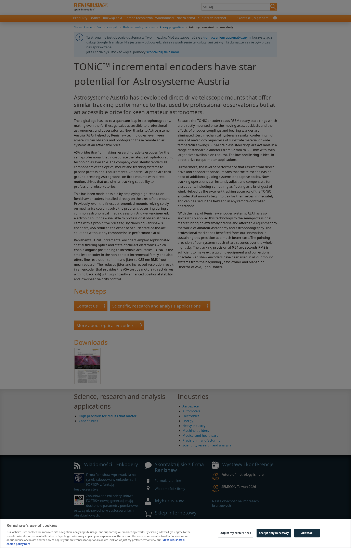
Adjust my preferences (235, 533)
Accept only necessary (274, 533)
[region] (175, 533)
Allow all (307, 533)
